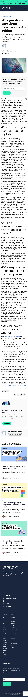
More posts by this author (15, 434)
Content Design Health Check (14, 2)
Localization (5, 391)
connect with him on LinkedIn (17, 385)
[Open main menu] (25, 8)
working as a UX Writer (12, 337)
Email (4, 677)
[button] (14, 394)
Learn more (7, 423)
